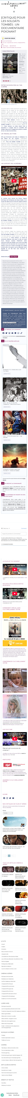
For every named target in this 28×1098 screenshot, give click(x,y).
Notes (4, 810)
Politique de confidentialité (7, 963)
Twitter (11, 488)
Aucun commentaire (7, 41)
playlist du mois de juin (9, 577)
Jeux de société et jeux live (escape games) (10, 1057)
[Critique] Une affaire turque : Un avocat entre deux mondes (13, 847)
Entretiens (3, 949)
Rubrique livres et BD (6, 1006)
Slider (2, 44)
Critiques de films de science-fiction (9, 993)
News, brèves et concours (7, 951)
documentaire (18, 47)
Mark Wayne (5, 45)
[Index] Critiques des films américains (20, 902)
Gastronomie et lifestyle (6, 1075)
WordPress (16, 1095)
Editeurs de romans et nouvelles (8, 1016)
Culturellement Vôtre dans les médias (9, 956)
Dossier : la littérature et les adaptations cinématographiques (10, 1026)
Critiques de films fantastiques (8, 996)
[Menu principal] (14, 12)
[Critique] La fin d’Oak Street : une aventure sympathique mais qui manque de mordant (14, 830)
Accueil (3, 944)
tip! (7, 765)
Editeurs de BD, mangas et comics (9, 1018)
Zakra (10, 1095)
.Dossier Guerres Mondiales (8, 47)
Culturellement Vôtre (12, 1093)
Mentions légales (5, 961)
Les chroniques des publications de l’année (10, 1008)
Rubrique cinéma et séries (7, 976)
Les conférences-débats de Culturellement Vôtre (12, 959)
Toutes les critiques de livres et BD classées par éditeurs (13, 1011)
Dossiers (3, 946)
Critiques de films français (7, 983)
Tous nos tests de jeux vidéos (7, 1050)
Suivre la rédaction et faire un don (9, 968)
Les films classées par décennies (8, 981)
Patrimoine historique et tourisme (9, 1072)
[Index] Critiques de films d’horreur (20, 915)
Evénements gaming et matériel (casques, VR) (11, 1055)
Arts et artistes (4, 1067)
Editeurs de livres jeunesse (7, 1023)
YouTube (13, 754)
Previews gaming (5, 1052)
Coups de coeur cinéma (12, 42)
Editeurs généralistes (6, 1013)
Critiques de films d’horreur (7, 991)
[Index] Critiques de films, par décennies (7, 890)
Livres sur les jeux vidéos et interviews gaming (11, 1060)
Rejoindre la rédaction (6, 966)
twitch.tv (23, 753)
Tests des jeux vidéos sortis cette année (9, 1047)
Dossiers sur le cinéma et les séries (8, 998)
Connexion (24, 528)
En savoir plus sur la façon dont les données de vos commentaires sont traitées (14, 540)
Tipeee (18, 504)
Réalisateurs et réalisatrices (7, 978)
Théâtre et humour (5, 1040)
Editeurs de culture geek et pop (8, 1021)
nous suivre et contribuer (9, 322)
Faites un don (11, 504)
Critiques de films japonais (7, 988)
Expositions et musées (6, 1070)
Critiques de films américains (7, 986)
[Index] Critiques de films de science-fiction (7, 929)
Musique (3, 1035)
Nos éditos (3, 1082)
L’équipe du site (4, 954)
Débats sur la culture (6, 1085)
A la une (4, 42)
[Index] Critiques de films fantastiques (20, 929)
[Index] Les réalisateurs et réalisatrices (20, 876)
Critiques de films (21, 42)
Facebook (5, 488)
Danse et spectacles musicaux (8, 1037)
